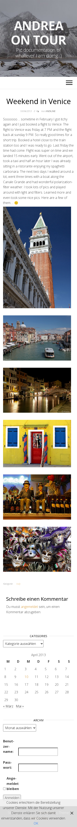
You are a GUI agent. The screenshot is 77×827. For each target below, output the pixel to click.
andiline (50, 111)
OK (36, 823)
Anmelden (12, 798)
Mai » (20, 706)
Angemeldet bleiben (13, 783)
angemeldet (29, 606)
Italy (18, 583)
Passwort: (7, 765)
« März (8, 706)
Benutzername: (8, 746)
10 (26, 677)
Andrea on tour (38, 32)
